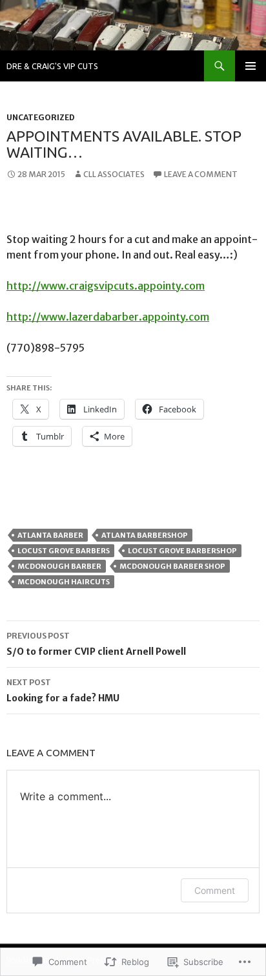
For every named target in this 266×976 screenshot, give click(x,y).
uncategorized (40, 117)
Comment (214, 890)
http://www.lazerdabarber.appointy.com (107, 316)
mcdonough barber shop (172, 566)
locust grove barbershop (182, 550)
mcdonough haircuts (63, 581)
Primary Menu (250, 65)
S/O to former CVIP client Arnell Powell (96, 644)
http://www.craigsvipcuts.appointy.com (105, 285)
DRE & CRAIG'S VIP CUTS (52, 65)
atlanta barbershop (144, 535)
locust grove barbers (63, 550)
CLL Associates (114, 174)
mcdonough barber (59, 566)
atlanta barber (50, 535)
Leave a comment (201, 174)
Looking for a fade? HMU (62, 690)
